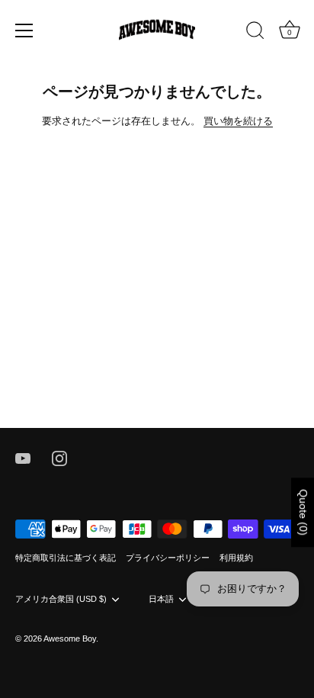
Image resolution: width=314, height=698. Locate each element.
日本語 (161, 598)
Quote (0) (303, 512)
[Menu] (24, 30)
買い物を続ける (238, 121)
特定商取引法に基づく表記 (65, 557)
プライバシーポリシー (168, 557)
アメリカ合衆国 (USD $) (61, 598)
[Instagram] (59, 458)
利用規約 (236, 557)
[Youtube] (22, 458)
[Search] (255, 33)
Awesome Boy (69, 638)
